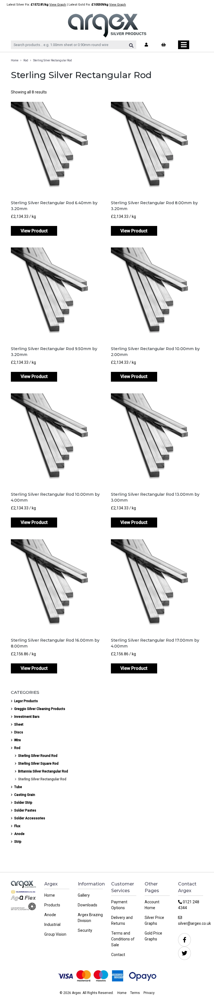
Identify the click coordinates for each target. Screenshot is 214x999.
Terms (135, 993)
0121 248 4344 (188, 905)
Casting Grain (24, 795)
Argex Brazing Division (90, 918)
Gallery (84, 895)
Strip (17, 842)
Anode (19, 834)
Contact (118, 954)
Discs (18, 732)
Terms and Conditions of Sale (123, 939)
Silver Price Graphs (154, 920)
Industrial (52, 924)
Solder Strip (23, 803)
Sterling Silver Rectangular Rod (42, 779)
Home (14, 60)
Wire (17, 740)
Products (52, 905)
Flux (17, 826)
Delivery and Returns (122, 920)
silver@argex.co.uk (190, 923)
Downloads (87, 905)
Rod (25, 60)
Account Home (152, 905)
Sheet (18, 724)
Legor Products (26, 701)
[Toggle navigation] (183, 44)
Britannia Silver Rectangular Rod (43, 771)
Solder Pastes (25, 810)
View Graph (57, 4)
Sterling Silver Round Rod (37, 756)
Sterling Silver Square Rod (38, 764)
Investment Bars (27, 717)
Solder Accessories (29, 818)
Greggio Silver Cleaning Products (39, 709)
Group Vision (55, 934)
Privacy (149, 993)
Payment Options (119, 905)
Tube (18, 787)
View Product (34, 230)
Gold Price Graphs (153, 936)
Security (85, 930)
